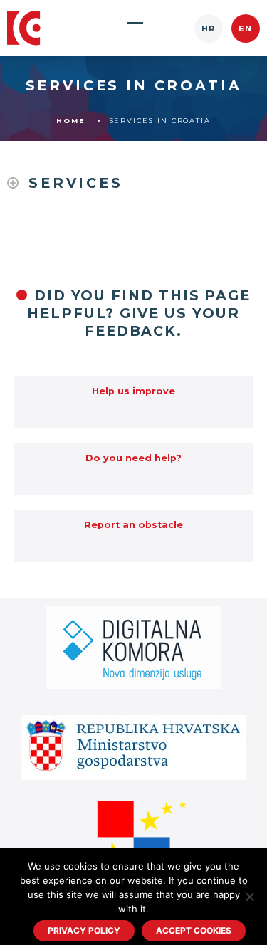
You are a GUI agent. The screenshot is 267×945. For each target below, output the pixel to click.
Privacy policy (84, 930)
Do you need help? (133, 458)
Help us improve (133, 391)
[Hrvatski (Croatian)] (208, 28)
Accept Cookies (193, 930)
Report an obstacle (133, 524)
